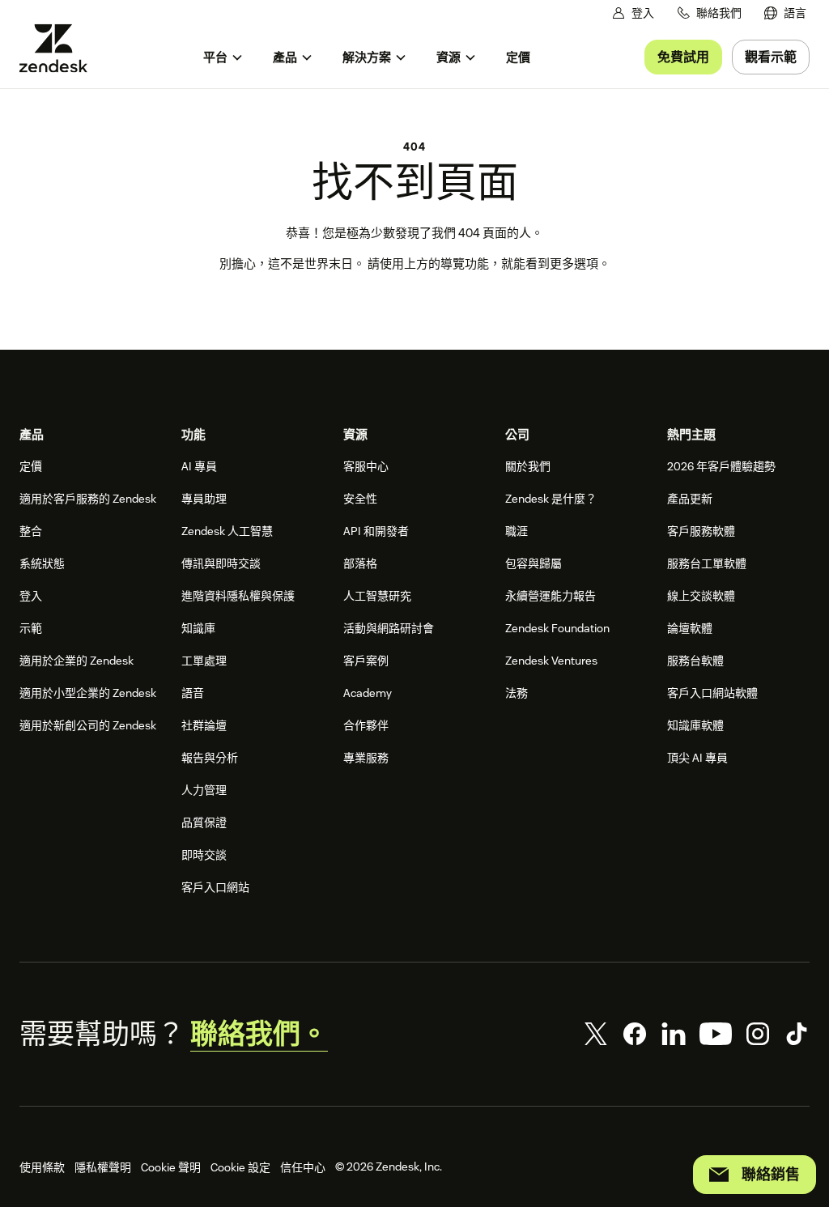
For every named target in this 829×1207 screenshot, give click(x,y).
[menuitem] (785, 13)
